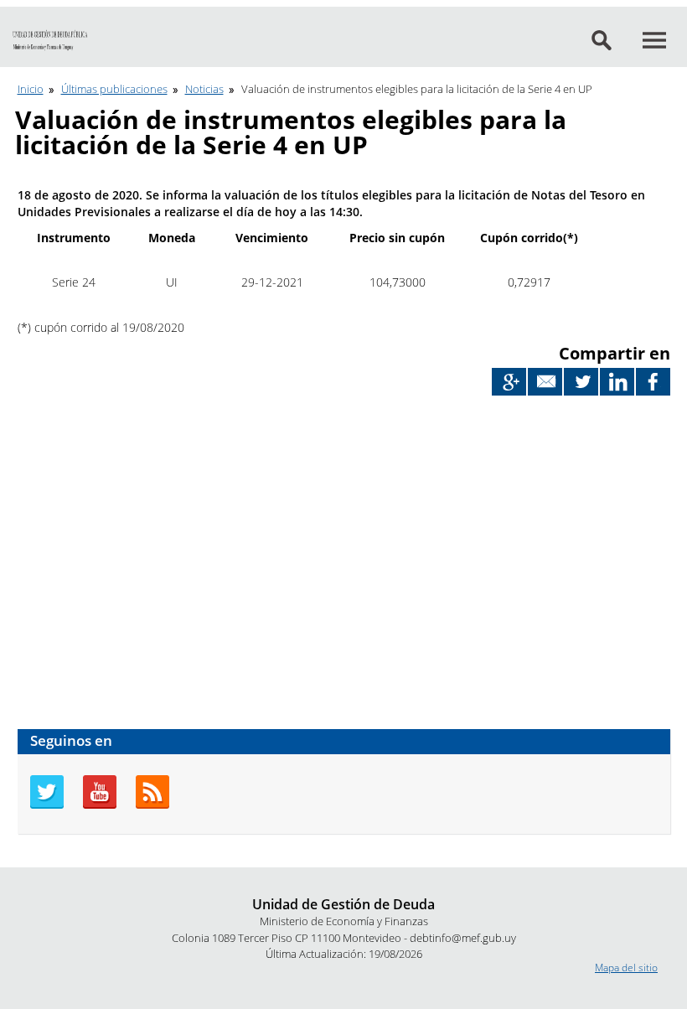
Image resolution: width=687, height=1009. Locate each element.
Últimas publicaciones (114, 88)
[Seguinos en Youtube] (99, 805)
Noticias (204, 88)
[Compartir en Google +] (509, 382)
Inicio (31, 88)
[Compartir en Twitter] (581, 382)
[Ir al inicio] (50, 41)
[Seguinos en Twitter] (47, 805)
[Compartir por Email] (545, 382)
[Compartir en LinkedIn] (617, 382)
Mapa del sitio (626, 967)
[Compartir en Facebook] (653, 382)
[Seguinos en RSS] (152, 805)
